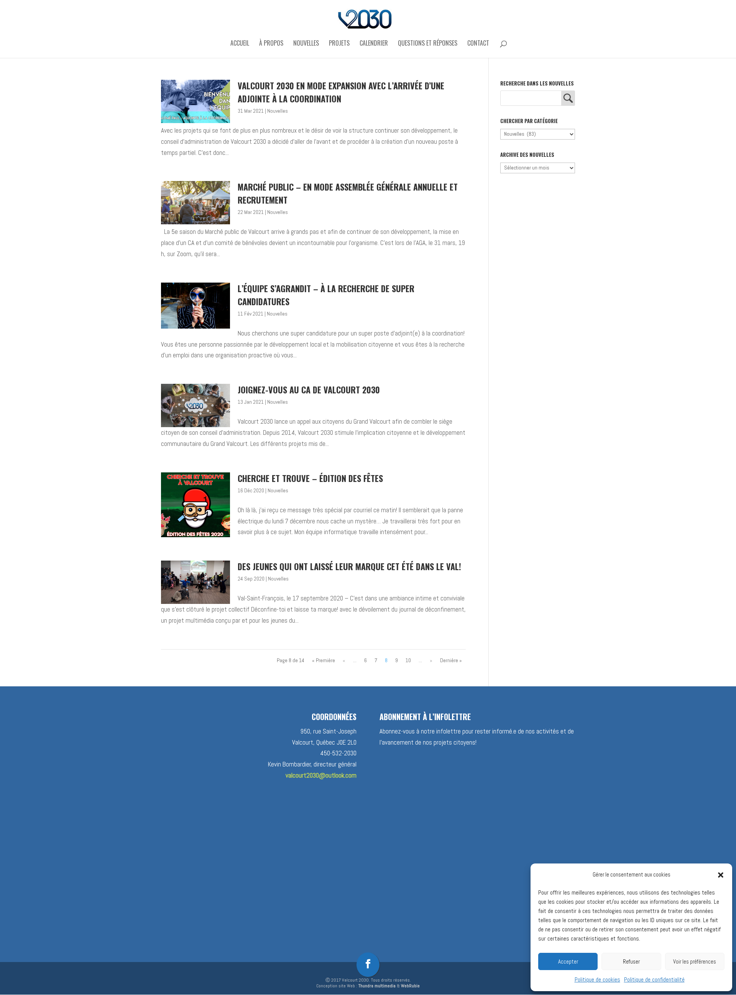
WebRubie (410, 986)
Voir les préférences (694, 961)
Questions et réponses (427, 44)
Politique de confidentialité (654, 979)
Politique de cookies (597, 979)
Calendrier (374, 44)
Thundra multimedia (377, 986)
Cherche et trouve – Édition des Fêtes (310, 478)
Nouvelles (306, 44)
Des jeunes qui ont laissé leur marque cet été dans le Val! (349, 566)
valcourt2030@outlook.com (321, 775)
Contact (478, 44)
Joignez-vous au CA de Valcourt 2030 (309, 389)
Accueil (239, 44)
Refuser (631, 961)
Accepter (568, 961)
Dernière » (451, 660)
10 (408, 660)
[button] (720, 875)
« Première (323, 660)
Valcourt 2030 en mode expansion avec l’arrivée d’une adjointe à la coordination (341, 92)
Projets (339, 44)
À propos (271, 44)
